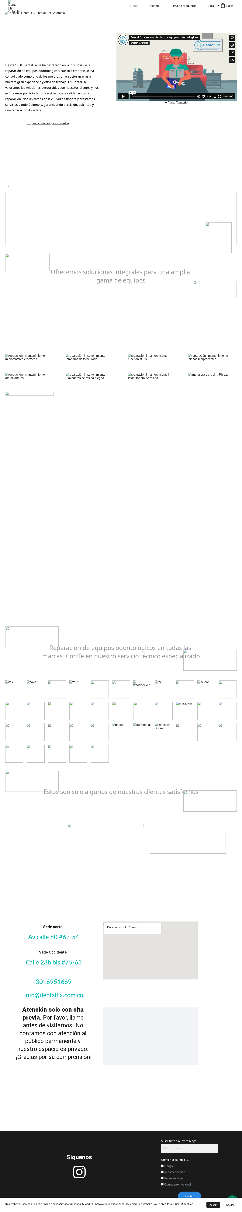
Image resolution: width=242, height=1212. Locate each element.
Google (169, 1166)
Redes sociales (173, 1178)
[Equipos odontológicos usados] (121, 150)
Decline (230, 1204)
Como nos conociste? (175, 1159)
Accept (213, 1204)
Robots (155, 5)
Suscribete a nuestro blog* (178, 1141)
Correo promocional (177, 1184)
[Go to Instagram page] (79, 1172)
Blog (211, 5)
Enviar (189, 1196)
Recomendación (174, 1172)
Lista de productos (184, 5)
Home (134, 5)
